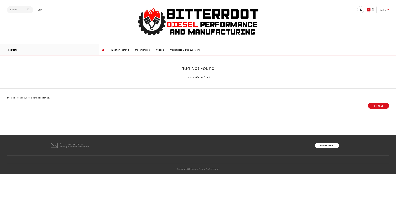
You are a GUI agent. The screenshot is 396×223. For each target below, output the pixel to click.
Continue (378, 106)
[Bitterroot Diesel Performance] (198, 36)
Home (189, 77)
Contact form (326, 145)
